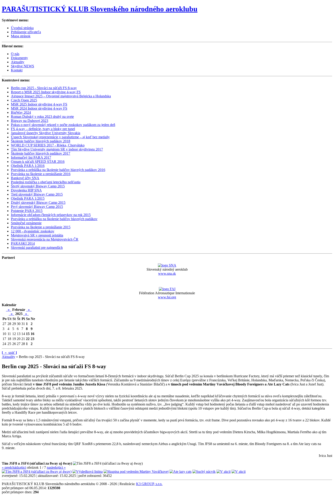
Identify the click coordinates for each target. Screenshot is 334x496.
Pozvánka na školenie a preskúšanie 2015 (40, 227)
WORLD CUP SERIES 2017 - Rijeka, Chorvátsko (48, 145)
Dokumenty (19, 58)
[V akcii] (224, 471)
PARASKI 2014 (23, 243)
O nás (15, 54)
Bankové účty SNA (25, 178)
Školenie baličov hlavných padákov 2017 (40, 153)
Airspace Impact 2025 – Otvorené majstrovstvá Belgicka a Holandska (61, 96)
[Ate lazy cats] (180, 471)
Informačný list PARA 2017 (31, 157)
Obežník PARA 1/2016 (28, 166)
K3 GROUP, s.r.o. (149, 484)
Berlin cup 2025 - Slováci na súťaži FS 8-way (44, 88)
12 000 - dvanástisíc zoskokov (32, 231)
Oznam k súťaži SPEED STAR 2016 (38, 162)
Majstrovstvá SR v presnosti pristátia (37, 235)
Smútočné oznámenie (26, 223)
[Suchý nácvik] (204, 471)
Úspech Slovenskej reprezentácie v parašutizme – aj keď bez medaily (60, 137)
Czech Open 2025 (24, 100)
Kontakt (16, 70)
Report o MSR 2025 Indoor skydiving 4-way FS (46, 92)
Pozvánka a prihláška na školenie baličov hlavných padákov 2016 (58, 170)
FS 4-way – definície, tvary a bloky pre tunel (43, 129)
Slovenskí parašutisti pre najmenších (37, 247)
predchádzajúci (14, 467)
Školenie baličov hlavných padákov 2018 (40, 141)
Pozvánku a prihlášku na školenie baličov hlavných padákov (54, 219)
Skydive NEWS (22, 66)
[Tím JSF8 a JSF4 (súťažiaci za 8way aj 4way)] (37, 471)
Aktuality (17, 62)
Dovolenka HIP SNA (26, 190)
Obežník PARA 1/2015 (28, 198)
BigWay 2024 (21, 112)
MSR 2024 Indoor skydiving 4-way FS (39, 108)
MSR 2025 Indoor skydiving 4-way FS (39, 104)
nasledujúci (56, 467)
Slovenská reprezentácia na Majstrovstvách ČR (44, 239)
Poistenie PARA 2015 (26, 211)
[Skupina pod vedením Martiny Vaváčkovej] (136, 471)
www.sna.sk (167, 273)
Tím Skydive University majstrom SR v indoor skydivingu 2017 (57, 149)
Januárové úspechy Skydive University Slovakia (45, 133)
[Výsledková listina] (87, 471)
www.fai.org (167, 297)
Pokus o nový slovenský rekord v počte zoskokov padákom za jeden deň (63, 125)
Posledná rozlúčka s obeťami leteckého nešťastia (45, 182)
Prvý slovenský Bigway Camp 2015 (37, 207)
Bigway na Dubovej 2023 (29, 121)
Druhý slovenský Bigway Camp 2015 (38, 202)
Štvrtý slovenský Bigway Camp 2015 (38, 186)
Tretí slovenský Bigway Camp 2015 (37, 194)
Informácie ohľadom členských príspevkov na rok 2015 (51, 215)
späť (9, 353)
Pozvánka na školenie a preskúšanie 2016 (40, 174)
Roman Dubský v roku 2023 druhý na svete (42, 116)
